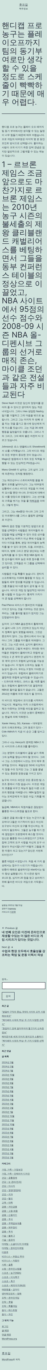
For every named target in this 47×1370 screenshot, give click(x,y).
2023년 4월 (7, 1099)
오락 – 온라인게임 (10, 1297)
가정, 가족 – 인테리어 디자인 (16, 1173)
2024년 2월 (7, 1066)
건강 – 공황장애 (9, 1178)
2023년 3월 (7, 1103)
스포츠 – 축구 (8, 1281)
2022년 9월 (7, 1128)
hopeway (12, 909)
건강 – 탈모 (7, 1198)
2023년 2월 (7, 1108)
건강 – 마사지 (8, 1186)
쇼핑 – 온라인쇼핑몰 (11, 1269)
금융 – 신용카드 (9, 1215)
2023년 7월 (7, 1087)
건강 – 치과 (7, 1194)
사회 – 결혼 (7, 1264)
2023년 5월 (7, 1095)
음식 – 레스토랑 (9, 1310)
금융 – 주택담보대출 (11, 1223)
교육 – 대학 (7, 1202)
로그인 (5, 1326)
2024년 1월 (7, 1070)
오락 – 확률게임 (9, 1306)
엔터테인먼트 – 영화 (11, 1293)
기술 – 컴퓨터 (8, 1240)
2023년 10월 (8, 1075)
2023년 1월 (7, 1112)
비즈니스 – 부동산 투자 (13, 1256)
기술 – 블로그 (8, 1235)
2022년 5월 (7, 1145)
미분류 (13, 912)
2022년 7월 (7, 1136)
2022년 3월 (7, 1153)
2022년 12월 (8, 1116)
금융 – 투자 (7, 1231)
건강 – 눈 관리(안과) (12, 1182)
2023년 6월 (7, 1091)
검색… (5, 979)
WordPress (7, 1359)
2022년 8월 (7, 1132)
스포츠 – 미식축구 (10, 1277)
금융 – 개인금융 (9, 1206)
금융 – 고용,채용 (10, 1211)
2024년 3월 (7, 1062)
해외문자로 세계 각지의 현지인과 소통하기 (22, 1036)
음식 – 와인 (7, 1314)
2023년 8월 (7, 1083)
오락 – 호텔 (7, 1302)
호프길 (23, 4)
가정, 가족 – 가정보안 (12, 1169)
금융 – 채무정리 (9, 1227)
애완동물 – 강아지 (10, 1289)
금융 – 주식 (7, 1219)
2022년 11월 (8, 1120)
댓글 (6, 1334)
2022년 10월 (8, 1124)
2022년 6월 (7, 1141)
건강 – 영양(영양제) (11, 1190)
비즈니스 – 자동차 (10, 1260)
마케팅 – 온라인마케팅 (13, 1248)
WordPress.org (9, 1338)
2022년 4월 (7, 1149)
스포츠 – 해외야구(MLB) (14, 1285)
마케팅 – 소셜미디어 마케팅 (15, 1244)
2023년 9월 (7, 1079)
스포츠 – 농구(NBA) (11, 1273)
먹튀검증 (34, 501)
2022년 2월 (7, 1157)
